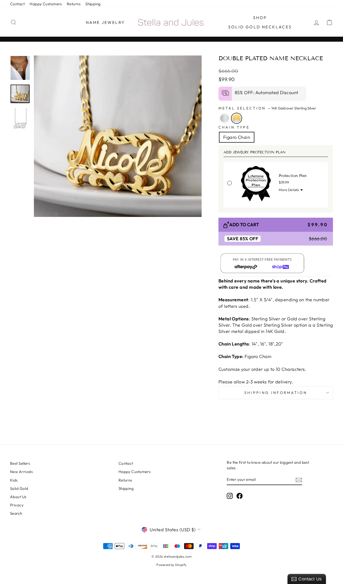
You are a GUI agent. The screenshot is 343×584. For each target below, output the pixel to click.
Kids (14, 480)
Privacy (17, 505)
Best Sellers (20, 463)
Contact (17, 4)
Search (16, 513)
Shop (260, 17)
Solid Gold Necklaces (260, 26)
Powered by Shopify (171, 565)
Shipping (93, 4)
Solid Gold (19, 488)
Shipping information (275, 392)
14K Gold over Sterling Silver (237, 118)
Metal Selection (267, 108)
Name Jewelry (105, 22)
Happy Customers (46, 4)
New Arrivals (21, 471)
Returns (73, 4)
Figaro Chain (236, 137)
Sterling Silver (224, 118)
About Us (18, 496)
